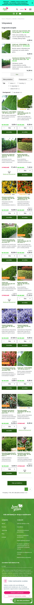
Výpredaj (4, 530)
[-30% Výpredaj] (24, 274)
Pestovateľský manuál (23, 540)
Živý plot (8, 19)
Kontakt (4, 537)
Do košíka (9, 132)
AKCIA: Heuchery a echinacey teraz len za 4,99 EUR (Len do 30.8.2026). (15, 3)
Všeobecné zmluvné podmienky (23, 531)
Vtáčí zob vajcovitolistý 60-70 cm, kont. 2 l (24, 113)
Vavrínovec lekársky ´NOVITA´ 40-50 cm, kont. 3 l (8, 156)
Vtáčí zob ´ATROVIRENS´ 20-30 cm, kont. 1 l (24, 368)
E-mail (4, 566)
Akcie (12, 83)
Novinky (22, 83)
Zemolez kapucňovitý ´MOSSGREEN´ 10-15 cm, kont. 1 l (9, 454)
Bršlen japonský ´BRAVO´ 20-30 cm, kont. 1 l (23, 156)
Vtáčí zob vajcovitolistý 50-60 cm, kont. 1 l (8, 284)
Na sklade (18, 92)
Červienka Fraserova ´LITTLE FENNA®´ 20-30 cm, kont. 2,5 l (9, 369)
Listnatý (14, 19)
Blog (3, 534)
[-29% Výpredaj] (24, 188)
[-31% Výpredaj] (9, 359)
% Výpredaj (14, 86)
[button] (31, 599)
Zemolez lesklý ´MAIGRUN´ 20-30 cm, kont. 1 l (24, 412)
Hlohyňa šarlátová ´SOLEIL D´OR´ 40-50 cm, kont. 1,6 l (8, 198)
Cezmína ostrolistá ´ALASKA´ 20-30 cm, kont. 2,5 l (8, 412)
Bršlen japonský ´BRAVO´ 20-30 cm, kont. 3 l (23, 284)
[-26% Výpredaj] (24, 444)
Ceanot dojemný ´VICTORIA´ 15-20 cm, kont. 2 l (8, 326)
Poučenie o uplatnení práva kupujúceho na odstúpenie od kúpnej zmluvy (23, 546)
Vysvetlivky (20, 527)
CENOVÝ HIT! (15, 89)
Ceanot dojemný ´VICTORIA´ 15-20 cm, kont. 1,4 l (24, 326)
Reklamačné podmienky (24, 557)
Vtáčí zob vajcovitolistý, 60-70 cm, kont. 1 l (21, 31)
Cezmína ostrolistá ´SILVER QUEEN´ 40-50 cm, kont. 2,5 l (24, 454)
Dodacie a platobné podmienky (22, 536)
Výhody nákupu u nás (23, 523)
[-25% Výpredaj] (9, 274)
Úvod (3, 19)
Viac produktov (17, 483)
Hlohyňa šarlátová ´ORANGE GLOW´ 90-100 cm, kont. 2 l (23, 198)
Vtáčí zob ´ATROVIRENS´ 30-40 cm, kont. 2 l (21, 45)
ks (10, 128)
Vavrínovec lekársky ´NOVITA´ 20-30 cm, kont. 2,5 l (21, 58)
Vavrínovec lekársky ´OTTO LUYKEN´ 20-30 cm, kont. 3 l (8, 241)
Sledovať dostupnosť (9, 174)
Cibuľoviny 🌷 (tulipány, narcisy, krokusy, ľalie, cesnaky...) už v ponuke (15, 2)
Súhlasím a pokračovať (17, 592)
